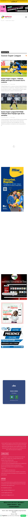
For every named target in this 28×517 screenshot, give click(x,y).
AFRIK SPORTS (12, 504)
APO (19, 504)
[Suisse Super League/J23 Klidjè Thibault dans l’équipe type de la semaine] (14, 101)
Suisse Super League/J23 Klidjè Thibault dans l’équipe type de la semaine (12, 113)
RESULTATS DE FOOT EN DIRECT (14, 502)
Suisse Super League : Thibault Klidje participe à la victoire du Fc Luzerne (13, 80)
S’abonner (23, 515)
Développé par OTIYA (14, 400)
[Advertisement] (14, 36)
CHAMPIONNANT (14, 506)
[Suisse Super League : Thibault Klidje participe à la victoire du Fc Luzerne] (14, 68)
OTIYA (15, 514)
